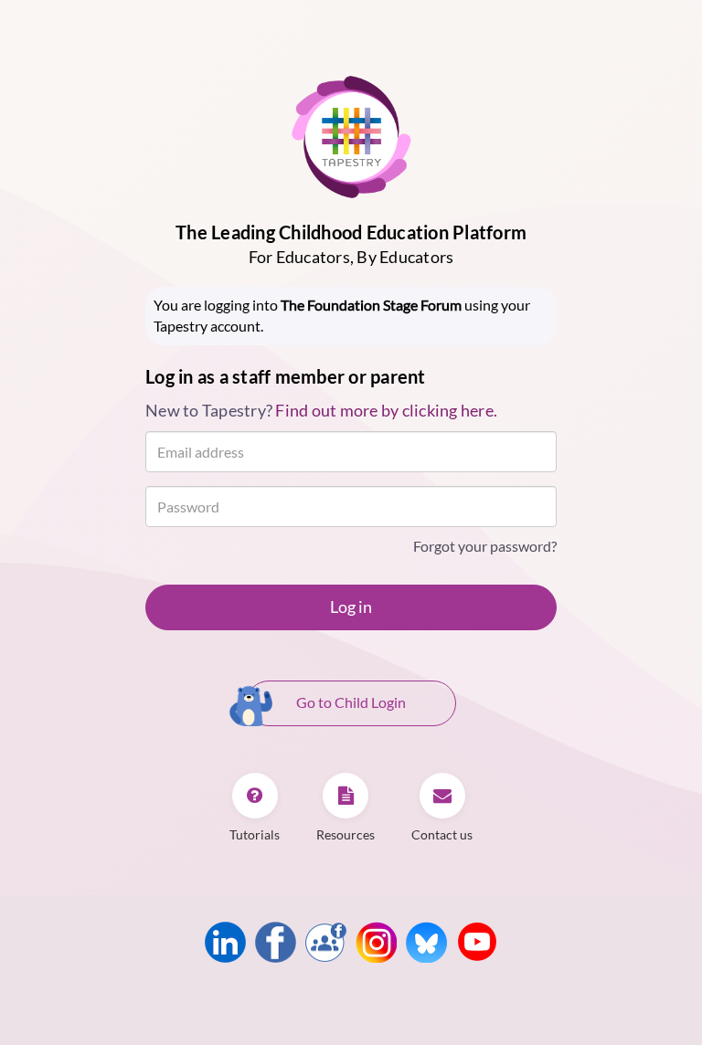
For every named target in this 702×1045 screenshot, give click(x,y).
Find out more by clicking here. (386, 410)
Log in (351, 606)
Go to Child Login (351, 702)
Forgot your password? (485, 545)
